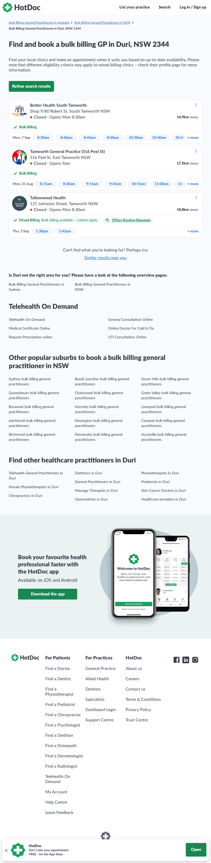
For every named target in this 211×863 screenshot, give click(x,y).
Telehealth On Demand (27, 320)
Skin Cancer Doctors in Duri (163, 491)
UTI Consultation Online (127, 337)
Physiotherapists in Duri (160, 473)
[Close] (5, 850)
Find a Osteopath (61, 746)
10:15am (138, 184)
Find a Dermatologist (64, 756)
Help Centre (56, 802)
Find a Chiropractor (63, 715)
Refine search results (31, 86)
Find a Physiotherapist (59, 691)
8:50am (113, 138)
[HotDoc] (21, 7)
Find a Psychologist (62, 725)
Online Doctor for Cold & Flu (131, 328)
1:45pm (65, 231)
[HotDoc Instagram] (195, 660)
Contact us (135, 689)
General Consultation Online (130, 320)
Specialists (94, 699)
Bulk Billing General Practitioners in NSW (102, 22)
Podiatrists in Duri (155, 482)
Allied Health (97, 679)
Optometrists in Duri (91, 499)
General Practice (100, 669)
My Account (56, 792)
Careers (132, 679)
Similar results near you (105, 258)
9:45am (115, 184)
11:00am (162, 184)
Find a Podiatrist (60, 705)
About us (134, 669)
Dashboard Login (100, 710)
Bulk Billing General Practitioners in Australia (39, 22)
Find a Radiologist (61, 766)
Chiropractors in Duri (25, 496)
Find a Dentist (58, 679)
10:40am (159, 138)
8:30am (43, 138)
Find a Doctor (57, 669)
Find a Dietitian (59, 735)
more (192, 138)
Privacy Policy (138, 710)
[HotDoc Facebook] (176, 660)
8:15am (46, 184)
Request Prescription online (30, 337)
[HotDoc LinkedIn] (185, 660)
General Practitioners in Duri (97, 482)
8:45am (90, 138)
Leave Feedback (59, 813)
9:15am (92, 184)
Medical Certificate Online (29, 328)
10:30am (136, 138)
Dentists (93, 689)
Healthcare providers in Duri (163, 499)
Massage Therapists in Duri (96, 491)
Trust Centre (137, 720)
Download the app (48, 594)
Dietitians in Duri (88, 473)
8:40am (66, 138)
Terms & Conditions (143, 699)
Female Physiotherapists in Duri (33, 487)
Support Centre (99, 720)
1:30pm (42, 231)
